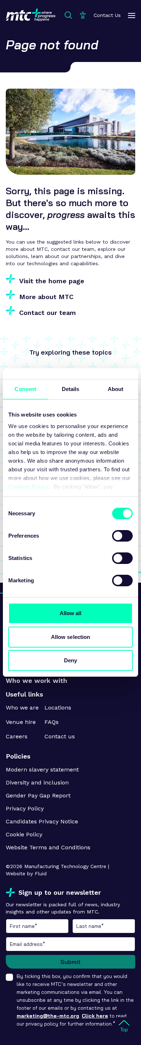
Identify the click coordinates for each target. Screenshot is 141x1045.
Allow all (71, 613)
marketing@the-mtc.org (48, 1016)
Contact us (59, 736)
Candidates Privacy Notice (42, 821)
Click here (95, 1016)
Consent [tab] (25, 389)
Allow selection (70, 637)
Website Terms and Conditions (48, 847)
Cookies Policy (28, 487)
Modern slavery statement (42, 769)
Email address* (70, 944)
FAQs (51, 722)
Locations (57, 707)
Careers (16, 736)
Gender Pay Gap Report (38, 795)
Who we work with (36, 680)
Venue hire (21, 722)
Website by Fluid (26, 873)
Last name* (103, 926)
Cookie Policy (24, 834)
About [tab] (116, 389)
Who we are (22, 707)
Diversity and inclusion (37, 782)
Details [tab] (71, 389)
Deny (70, 660)
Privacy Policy (25, 808)
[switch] (122, 536)
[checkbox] (9, 977)
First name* (37, 926)
